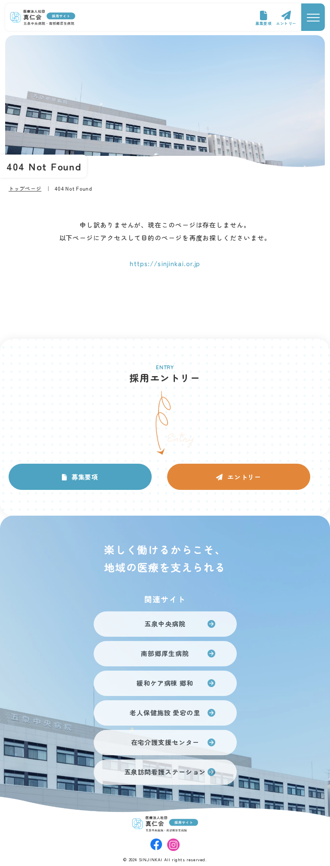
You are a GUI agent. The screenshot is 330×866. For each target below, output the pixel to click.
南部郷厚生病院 (165, 653)
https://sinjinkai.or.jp (165, 263)
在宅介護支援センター (165, 742)
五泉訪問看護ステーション (165, 771)
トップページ (25, 188)
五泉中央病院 (164, 623)
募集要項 (263, 23)
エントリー (286, 23)
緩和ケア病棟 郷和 (165, 682)
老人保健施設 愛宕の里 (165, 712)
